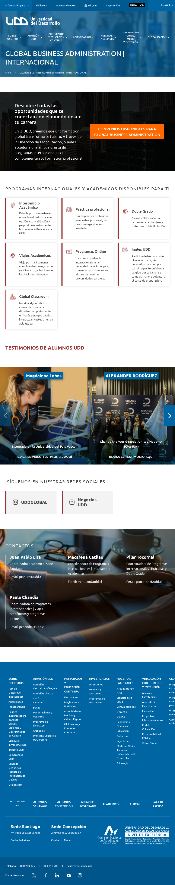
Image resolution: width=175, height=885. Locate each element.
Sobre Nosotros (16, 681)
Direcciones (96, 684)
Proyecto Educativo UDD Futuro (44, 737)
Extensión (148, 711)
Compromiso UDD (16, 756)
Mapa (26, 840)
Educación (123, 730)
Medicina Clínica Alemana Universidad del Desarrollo (126, 752)
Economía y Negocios (123, 724)
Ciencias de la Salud (124, 699)
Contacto (16, 840)
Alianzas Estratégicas (149, 695)
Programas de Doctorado (97, 700)
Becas (36, 707)
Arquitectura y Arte (125, 690)
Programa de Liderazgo (40, 723)
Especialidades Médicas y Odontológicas (72, 715)
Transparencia (17, 706)
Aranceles (39, 730)
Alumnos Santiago (40, 804)
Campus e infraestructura (17, 742)
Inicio (8, 72)
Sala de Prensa (158, 804)
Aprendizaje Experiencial (149, 704)
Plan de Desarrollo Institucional (16, 692)
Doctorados (71, 697)
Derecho (122, 711)
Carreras (38, 702)
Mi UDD (92, 5)
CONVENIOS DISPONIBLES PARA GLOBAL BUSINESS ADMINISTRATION (127, 131)
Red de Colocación (148, 727)
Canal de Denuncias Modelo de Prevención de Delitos (17, 771)
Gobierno (122, 736)
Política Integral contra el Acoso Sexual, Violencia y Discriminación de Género (17, 723)
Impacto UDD (16, 749)
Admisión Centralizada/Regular (45, 686)
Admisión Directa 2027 (43, 695)
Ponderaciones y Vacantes (42, 714)
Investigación (99, 679)
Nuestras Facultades (125, 681)
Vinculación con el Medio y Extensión (152, 683)
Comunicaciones (126, 706)
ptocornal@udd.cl (149, 581)
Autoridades (16, 701)
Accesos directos (66, 5)
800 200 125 (27, 865)
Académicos (111, 804)
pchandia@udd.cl (32, 627)
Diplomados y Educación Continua (72, 728)
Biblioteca (41, 5)
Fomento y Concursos (95, 691)
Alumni (135, 804)
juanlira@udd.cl (30, 577)
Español (165, 5)
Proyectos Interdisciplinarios (152, 718)
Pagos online (113, 5)
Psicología (122, 763)
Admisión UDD (43, 679)
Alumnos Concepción (64, 804)
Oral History (15, 784)
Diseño (121, 716)
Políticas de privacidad (79, 865)
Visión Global (149, 743)
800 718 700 (51, 865)
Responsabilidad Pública (151, 736)
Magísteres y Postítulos (71, 704)
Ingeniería (122, 741)
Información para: (15, 5)
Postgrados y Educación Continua (73, 685)
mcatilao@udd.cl (89, 581)
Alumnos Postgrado (87, 804)
